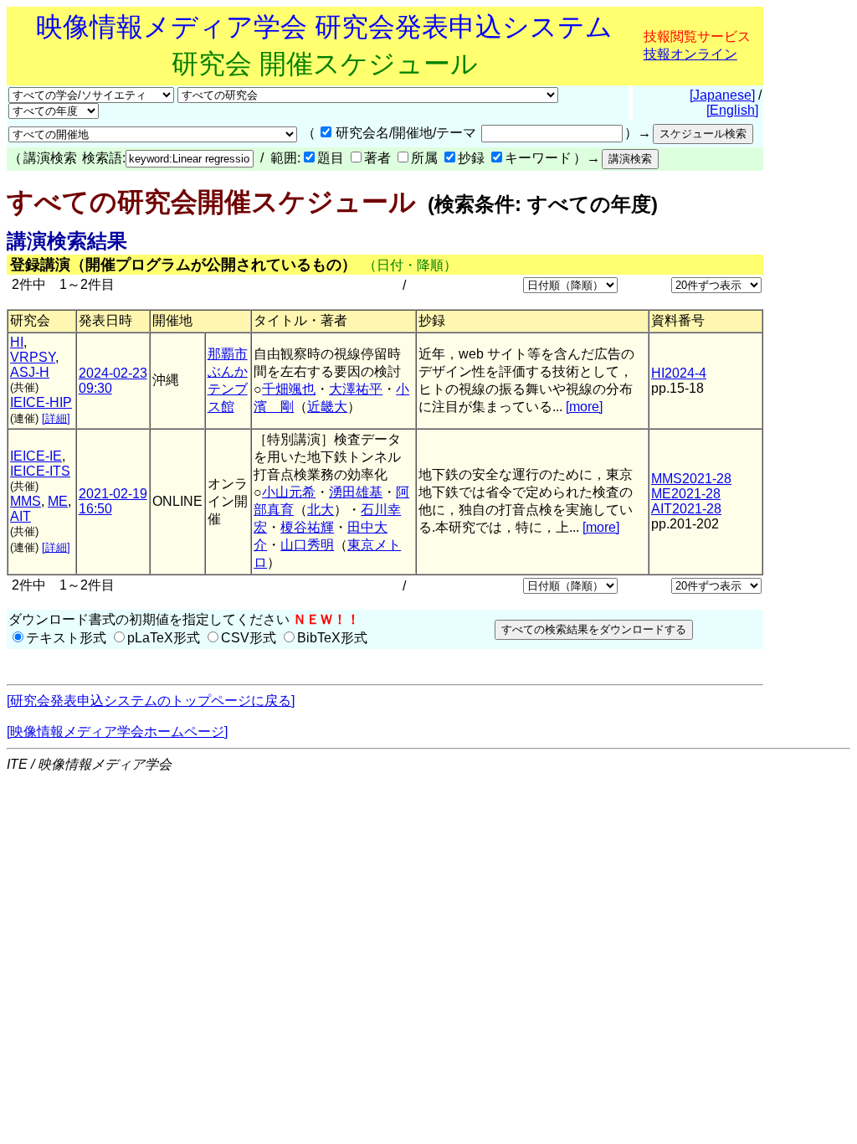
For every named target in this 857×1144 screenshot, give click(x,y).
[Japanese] (722, 95)
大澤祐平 (355, 389)
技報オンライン (690, 54)
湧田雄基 (355, 492)
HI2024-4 (678, 373)
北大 (320, 509)
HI (16, 342)
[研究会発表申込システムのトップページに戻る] (151, 700)
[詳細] (56, 418)
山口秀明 (307, 545)
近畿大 (327, 406)
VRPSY (32, 357)
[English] (732, 110)
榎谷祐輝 (307, 527)
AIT (20, 516)
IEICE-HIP (41, 402)
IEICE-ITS (40, 471)
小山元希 (289, 492)
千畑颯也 (289, 389)
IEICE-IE (36, 456)
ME (58, 501)
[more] (584, 406)
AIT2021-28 (686, 509)
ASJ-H (29, 372)
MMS (25, 501)
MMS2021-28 (691, 479)
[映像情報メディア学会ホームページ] (117, 731)
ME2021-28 (686, 494)
